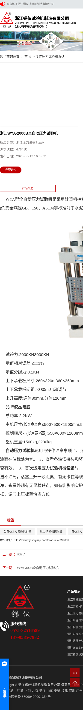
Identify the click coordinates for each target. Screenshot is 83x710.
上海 (27, 691)
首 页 (28, 56)
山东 (50, 691)
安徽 (57, 691)
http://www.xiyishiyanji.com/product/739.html (41, 540)
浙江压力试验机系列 (50, 56)
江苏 (20, 691)
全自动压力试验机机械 (17, 531)
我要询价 (10, 170)
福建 (64, 691)
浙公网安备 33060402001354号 (28, 697)
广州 (79, 691)
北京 (35, 691)
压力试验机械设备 (51, 531)
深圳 (72, 691)
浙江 (42, 691)
